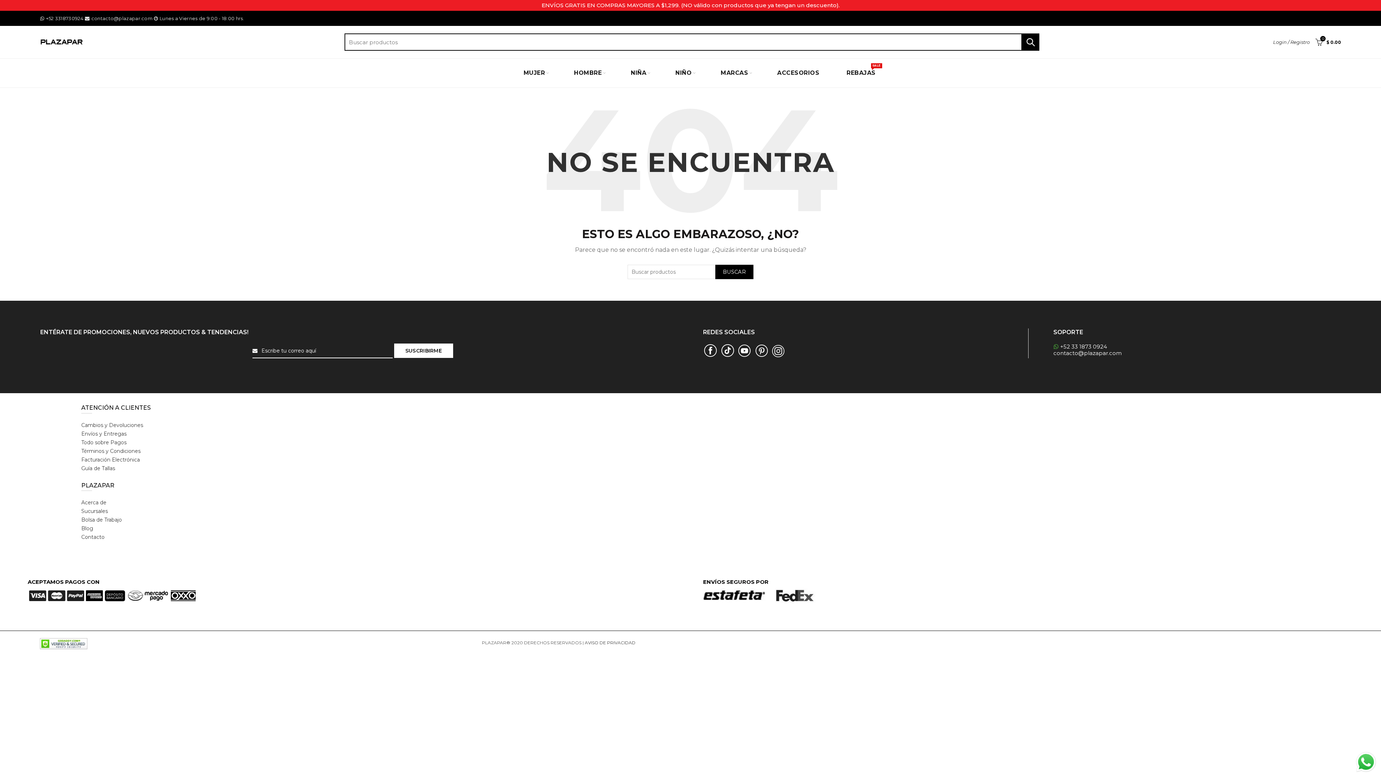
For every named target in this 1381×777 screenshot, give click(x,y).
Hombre (588, 72)
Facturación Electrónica (110, 459)
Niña (638, 72)
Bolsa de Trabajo (101, 520)
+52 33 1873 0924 (1083, 346)
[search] (692, 42)
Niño (683, 72)
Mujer (534, 72)
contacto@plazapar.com (122, 18)
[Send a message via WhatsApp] (1366, 762)
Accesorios (798, 72)
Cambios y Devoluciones (112, 425)
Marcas (734, 72)
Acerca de (93, 502)
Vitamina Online (654, 642)
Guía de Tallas (98, 468)
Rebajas (863, 70)
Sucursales (94, 511)
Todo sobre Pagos (104, 442)
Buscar (1030, 42)
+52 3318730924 (64, 18)
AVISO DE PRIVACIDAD (610, 642)
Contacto (93, 537)
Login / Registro (1291, 42)
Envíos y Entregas (104, 434)
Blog (87, 528)
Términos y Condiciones (111, 451)
